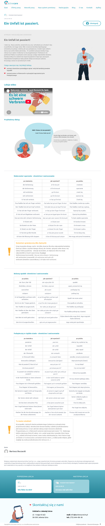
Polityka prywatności (81, 524)
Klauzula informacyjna (93, 524)
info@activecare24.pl (79, 515)
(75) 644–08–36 (76, 517)
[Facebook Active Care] (100, 524)
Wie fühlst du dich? (25, 490)
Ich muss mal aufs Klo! (64, 490)
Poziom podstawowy (15, 15)
